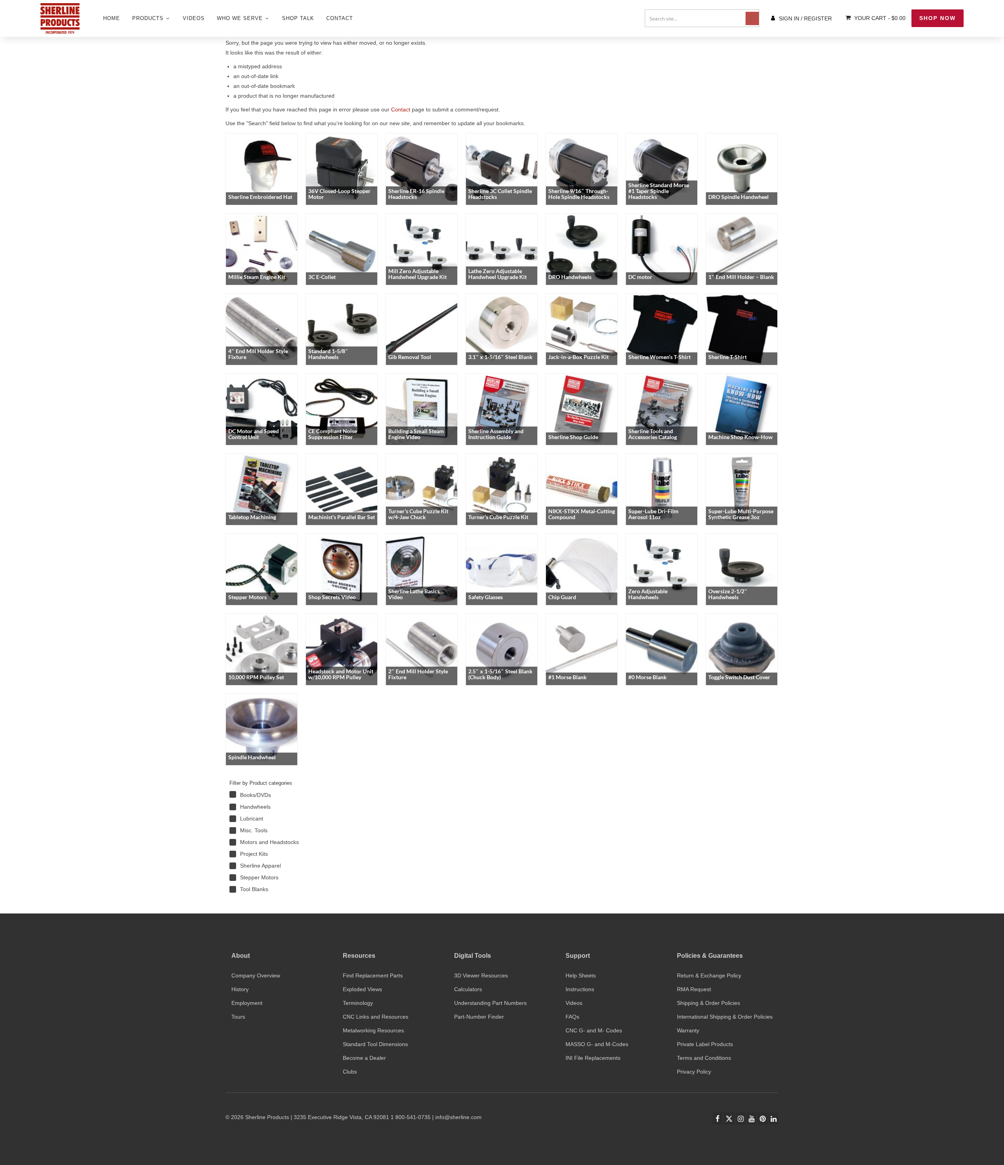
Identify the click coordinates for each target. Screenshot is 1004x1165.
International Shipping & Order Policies (725, 1017)
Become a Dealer (364, 1058)
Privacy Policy (694, 1071)
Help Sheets (581, 975)
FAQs (572, 1017)
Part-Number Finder (479, 1017)
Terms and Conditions (704, 1058)
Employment (246, 1003)
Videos (574, 1003)
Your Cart (879, 18)
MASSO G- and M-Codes (597, 1044)
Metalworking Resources (373, 1030)
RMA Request (694, 989)
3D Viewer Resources (481, 975)
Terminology (358, 1003)
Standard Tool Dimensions (375, 1044)
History (240, 989)
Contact (400, 109)
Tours (238, 1017)
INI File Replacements (593, 1058)
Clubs (350, 1071)
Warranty (688, 1030)
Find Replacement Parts (373, 975)
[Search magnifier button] (752, 18)
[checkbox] (284, 795)
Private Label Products (705, 1044)
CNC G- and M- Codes (594, 1030)
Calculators (468, 989)
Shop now (937, 18)
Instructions (580, 989)
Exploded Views (362, 989)
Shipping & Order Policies (708, 1003)
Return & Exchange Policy (709, 975)
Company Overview (255, 975)
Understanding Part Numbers (490, 1003)
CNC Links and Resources (375, 1017)
